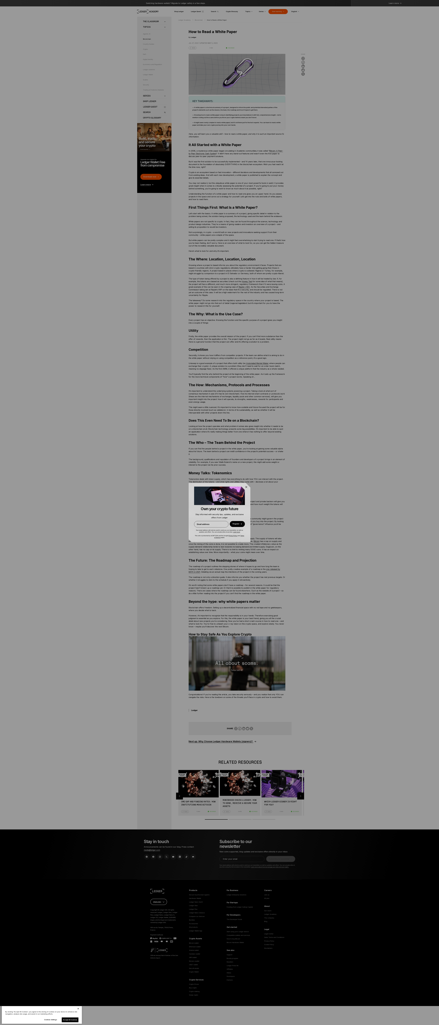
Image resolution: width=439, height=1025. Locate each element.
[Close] (78, 1008)
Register (236, 524)
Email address (203, 524)
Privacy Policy (233, 535)
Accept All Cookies (70, 1020)
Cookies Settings (50, 1020)
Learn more (236, 532)
